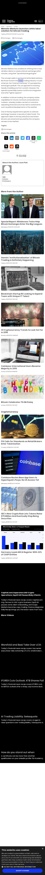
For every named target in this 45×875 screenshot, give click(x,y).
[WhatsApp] (39, 138)
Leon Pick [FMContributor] (21, 34)
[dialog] (22, 860)
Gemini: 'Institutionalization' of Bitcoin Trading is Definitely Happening (20, 258)
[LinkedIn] (12, 138)
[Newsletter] (35, 21)
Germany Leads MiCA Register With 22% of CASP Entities (21, 553)
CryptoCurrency (9, 26)
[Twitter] (6, 138)
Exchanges (16, 26)
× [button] (42, 849)
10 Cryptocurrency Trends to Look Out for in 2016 (22, 331)
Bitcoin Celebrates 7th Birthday (17, 402)
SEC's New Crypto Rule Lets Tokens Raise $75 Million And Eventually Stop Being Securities (21, 516)
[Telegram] (22, 138)
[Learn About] (33, 139)
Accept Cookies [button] (22, 871)
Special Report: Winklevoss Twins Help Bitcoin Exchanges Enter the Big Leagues (21, 222)
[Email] (17, 138)
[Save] (17, 147)
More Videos (7, 615)
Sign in (40, 21)
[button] (22, 866)
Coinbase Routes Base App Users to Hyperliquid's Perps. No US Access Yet (20, 478)
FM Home (2, 26)
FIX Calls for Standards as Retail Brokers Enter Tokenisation (21, 442)
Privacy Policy (30, 864)
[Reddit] (12, 146)
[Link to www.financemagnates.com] (22, 206)
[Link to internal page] (7, 169)
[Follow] (6, 148)
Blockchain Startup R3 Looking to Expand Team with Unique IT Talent (21, 295)
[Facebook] (28, 138)
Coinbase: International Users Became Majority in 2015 (21, 367)
